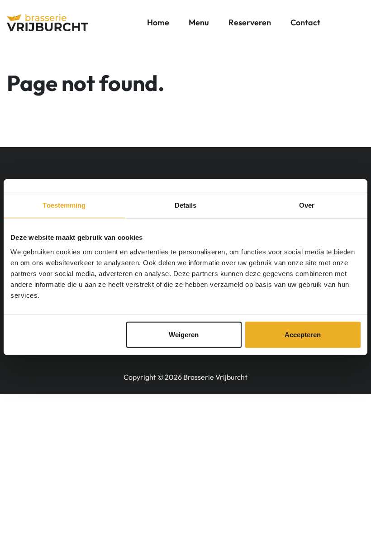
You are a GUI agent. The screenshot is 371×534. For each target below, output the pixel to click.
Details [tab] (186, 205)
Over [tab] (306, 205)
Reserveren (249, 22)
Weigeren (184, 334)
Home (158, 22)
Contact (305, 22)
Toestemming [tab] (64, 205)
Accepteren (303, 334)
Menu (199, 22)
